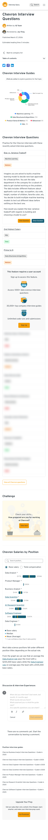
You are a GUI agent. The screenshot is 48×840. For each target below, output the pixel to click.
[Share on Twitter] (3, 65)
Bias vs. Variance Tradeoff (15, 153)
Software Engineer (13, 613)
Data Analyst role (9, 659)
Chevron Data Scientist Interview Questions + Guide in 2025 (23, 770)
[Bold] (12, 712)
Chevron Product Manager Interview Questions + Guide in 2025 (22, 776)
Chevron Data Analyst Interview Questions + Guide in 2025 (23, 760)
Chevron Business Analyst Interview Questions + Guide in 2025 (22, 753)
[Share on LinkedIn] (12, 65)
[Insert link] (23, 712)
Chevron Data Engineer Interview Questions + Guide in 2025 (23, 765)
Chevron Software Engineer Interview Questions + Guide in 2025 (23, 791)
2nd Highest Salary (12, 229)
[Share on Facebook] (8, 65)
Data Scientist (11, 597)
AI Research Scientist (14, 605)
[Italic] (16, 712)
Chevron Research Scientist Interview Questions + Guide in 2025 (23, 783)
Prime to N (8, 250)
